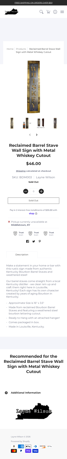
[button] (41, 11)
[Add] (41, 191)
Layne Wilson (45, 177)
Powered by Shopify (20, 441)
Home (10, 49)
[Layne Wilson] (11, 11)
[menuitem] (41, 11)
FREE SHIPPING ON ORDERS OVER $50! (34, 3)
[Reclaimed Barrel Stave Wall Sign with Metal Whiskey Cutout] (12, 123)
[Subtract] (25, 191)
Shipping (21, 171)
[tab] (21, 254)
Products (21, 49)
